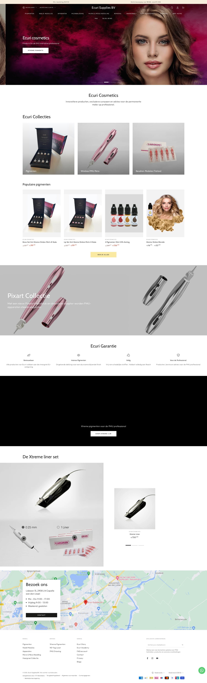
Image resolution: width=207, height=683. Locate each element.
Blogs (79, 662)
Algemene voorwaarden (69, 675)
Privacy (80, 658)
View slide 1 (93, 80)
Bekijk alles (103, 254)
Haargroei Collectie (30, 658)
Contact (42, 615)
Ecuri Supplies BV (33, 672)
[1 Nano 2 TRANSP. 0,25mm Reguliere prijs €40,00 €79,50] (23, 538)
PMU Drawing (55, 651)
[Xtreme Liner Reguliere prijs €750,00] (50, 497)
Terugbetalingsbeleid (53, 675)
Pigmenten (27, 644)
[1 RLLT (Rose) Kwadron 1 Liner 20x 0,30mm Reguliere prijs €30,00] (74, 537)
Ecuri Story (81, 644)
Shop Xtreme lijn (103, 433)
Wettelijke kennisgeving (32, 678)
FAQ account (82, 651)
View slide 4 (113, 80)
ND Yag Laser (55, 648)
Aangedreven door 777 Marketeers (34, 675)
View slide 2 (100, 80)
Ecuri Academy (83, 648)
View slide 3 (106, 80)
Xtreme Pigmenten (57, 644)
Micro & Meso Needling (32, 655)
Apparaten (27, 651)
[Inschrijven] (183, 644)
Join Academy (41, 53)
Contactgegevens (84, 675)
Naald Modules (28, 648)
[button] (172, 7)
